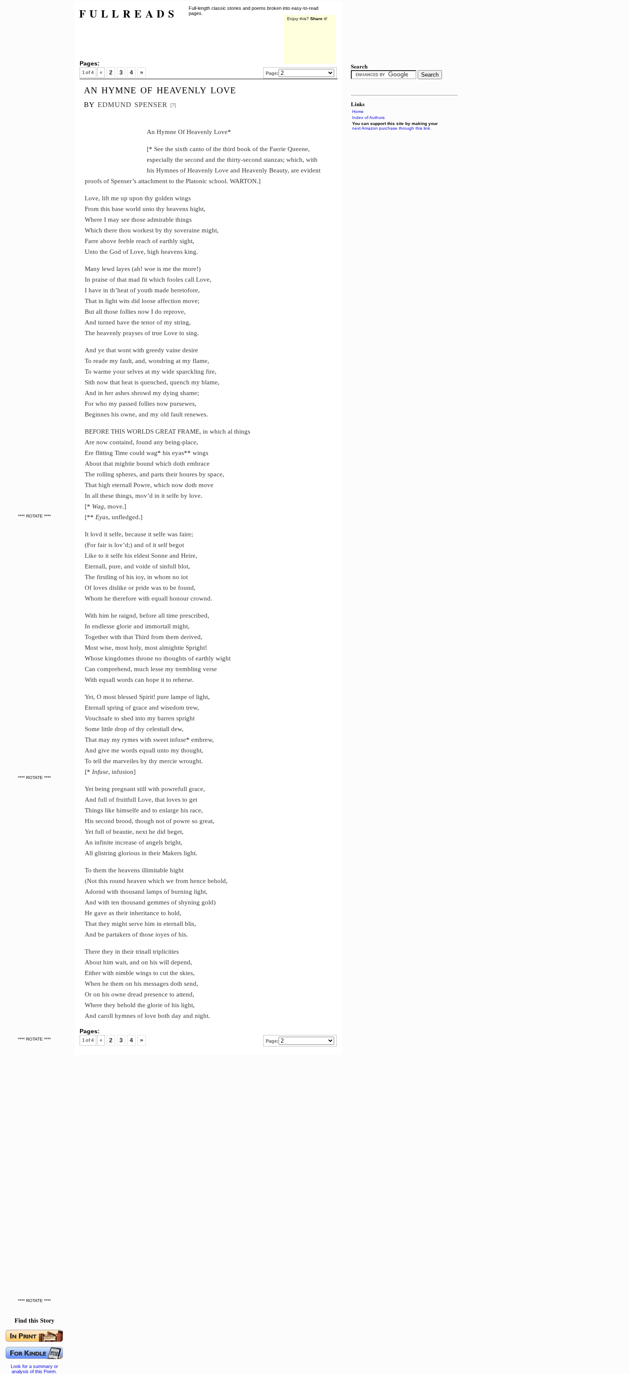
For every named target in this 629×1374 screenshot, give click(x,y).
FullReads (128, 13)
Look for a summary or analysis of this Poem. (34, 1369)
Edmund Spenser (132, 103)
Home (358, 111)
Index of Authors (368, 117)
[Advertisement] (36, 128)
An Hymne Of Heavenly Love (160, 89)
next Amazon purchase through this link (391, 128)
